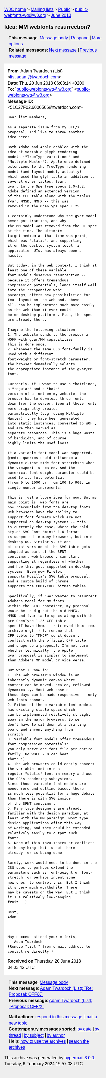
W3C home (15, 9)
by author (56, 1035)
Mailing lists (42, 9)
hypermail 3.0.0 (79, 1057)
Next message (63, 50)
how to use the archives (43, 1041)
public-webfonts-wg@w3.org (44, 89)
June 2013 (61, 15)
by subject (33, 1035)
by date (84, 1029)
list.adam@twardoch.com (34, 77)
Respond (80, 38)
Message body (54, 38)
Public (64, 9)
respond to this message (58, 1016)
